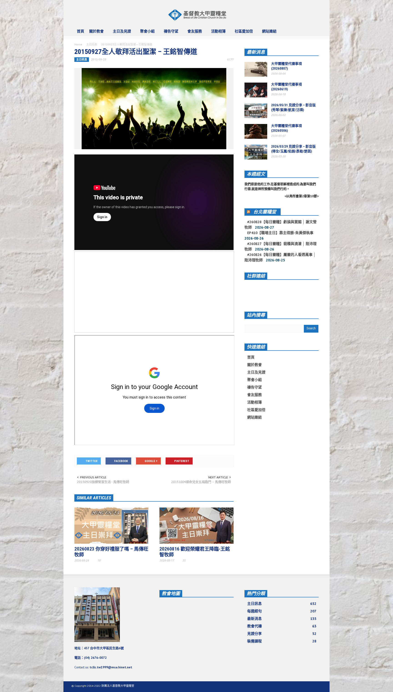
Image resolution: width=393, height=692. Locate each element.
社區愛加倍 (242, 33)
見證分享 (281, 633)
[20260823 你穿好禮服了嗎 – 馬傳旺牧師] (111, 525)
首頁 (80, 31)
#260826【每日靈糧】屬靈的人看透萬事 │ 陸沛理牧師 (280, 257)
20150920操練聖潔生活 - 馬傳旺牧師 (103, 482)
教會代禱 (281, 626)
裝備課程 (281, 641)
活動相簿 (217, 33)
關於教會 (95, 33)
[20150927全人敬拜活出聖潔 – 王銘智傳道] (154, 108)
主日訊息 (91, 44)
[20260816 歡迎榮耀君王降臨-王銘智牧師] (196, 525)
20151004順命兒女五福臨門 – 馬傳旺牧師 (201, 482)
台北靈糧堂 (264, 212)
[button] (314, 30)
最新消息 (256, 52)
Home (78, 44)
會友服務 (193, 33)
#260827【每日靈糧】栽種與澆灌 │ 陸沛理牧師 (280, 246)
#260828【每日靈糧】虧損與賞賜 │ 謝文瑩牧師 (280, 225)
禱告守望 (169, 33)
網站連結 (268, 33)
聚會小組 (146, 33)
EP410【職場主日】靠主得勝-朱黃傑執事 (280, 232)
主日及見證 (120, 33)
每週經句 (281, 611)
